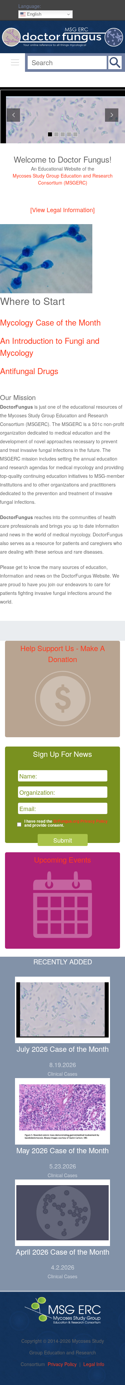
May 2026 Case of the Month (62, 1150)
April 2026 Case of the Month (62, 1251)
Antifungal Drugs (29, 370)
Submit (62, 840)
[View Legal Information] (62, 209)
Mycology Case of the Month (50, 322)
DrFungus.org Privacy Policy (80, 821)
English (33, 14)
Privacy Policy (62, 1364)
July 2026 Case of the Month (63, 1048)
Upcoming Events (62, 859)
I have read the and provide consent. (66, 823)
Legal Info (93, 1364)
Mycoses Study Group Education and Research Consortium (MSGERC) (63, 179)
